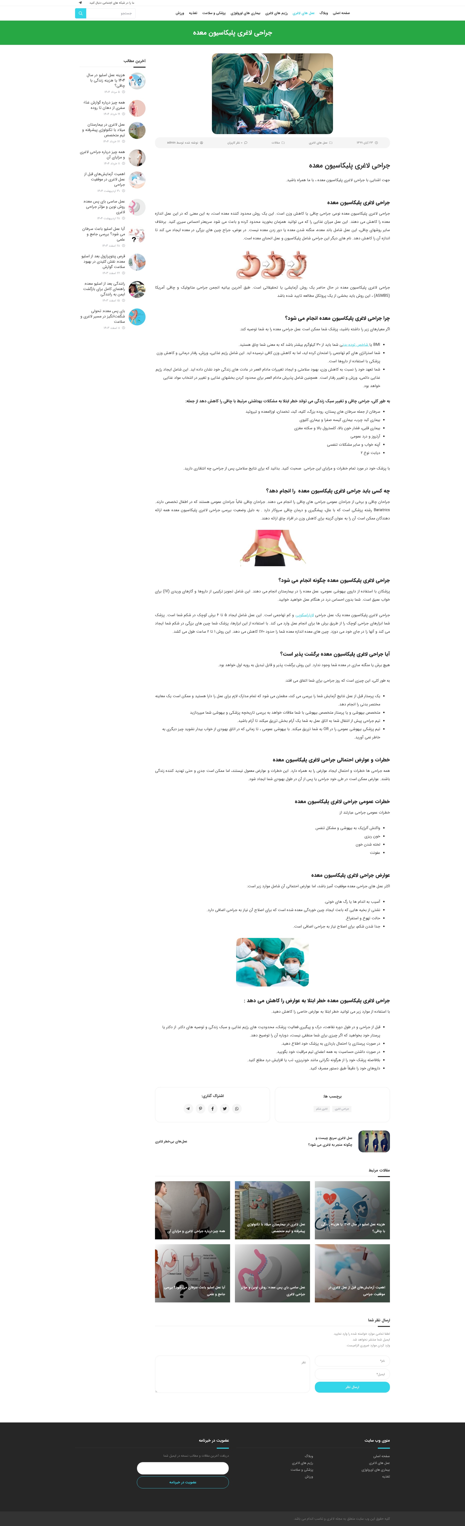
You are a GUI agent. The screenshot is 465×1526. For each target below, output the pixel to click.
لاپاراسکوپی (304, 615)
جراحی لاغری (342, 1109)
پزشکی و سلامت (302, 1469)
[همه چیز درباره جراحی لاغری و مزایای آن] (137, 157)
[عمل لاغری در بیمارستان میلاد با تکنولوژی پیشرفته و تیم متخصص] (137, 130)
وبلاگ (309, 1456)
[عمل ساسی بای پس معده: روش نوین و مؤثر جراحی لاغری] (137, 207)
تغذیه (386, 1476)
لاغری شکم (321, 1109)
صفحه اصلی (381, 1456)
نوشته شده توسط (182, 142)
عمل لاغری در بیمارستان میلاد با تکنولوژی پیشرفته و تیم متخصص (103, 129)
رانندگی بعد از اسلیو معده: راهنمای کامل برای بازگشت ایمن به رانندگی (104, 289)
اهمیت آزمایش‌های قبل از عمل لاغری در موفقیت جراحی (104, 179)
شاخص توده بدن (356, 345)
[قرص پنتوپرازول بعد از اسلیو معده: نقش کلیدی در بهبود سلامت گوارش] (137, 262)
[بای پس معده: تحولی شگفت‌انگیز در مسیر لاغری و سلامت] (137, 316)
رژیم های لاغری (302, 1463)
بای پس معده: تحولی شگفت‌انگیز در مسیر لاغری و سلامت (102, 316)
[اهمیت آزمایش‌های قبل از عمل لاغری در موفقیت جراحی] (137, 179)
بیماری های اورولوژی (376, 1469)
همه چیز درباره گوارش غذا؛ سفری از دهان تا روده (104, 105)
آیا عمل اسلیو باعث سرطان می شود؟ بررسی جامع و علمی (103, 234)
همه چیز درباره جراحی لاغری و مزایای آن (102, 154)
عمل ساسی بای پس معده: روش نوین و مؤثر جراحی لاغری (104, 206)
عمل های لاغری (318, 142)
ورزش (309, 1476)
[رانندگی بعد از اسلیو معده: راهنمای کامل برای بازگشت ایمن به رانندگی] (137, 289)
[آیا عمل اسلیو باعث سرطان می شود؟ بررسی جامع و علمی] (137, 234)
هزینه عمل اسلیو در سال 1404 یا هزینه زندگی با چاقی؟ (106, 80)
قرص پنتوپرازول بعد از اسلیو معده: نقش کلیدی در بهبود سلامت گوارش (103, 261)
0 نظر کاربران (234, 142)
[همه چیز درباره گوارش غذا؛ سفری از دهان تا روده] (137, 108)
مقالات (276, 142)
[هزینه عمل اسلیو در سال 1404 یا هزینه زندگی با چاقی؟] (137, 81)
